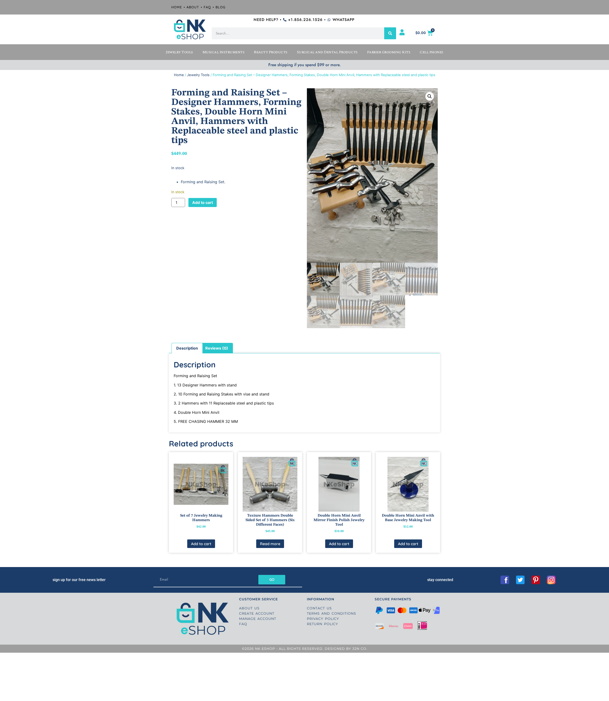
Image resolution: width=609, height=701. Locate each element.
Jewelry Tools (179, 52)
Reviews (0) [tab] (216, 348)
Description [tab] (187, 348)
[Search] (390, 33)
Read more (270, 543)
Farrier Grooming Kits (388, 52)
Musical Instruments (223, 52)
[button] (429, 96)
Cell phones (431, 52)
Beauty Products (270, 52)
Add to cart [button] (201, 543)
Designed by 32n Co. (345, 649)
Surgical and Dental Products (327, 52)
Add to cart (202, 202)
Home (179, 75)
